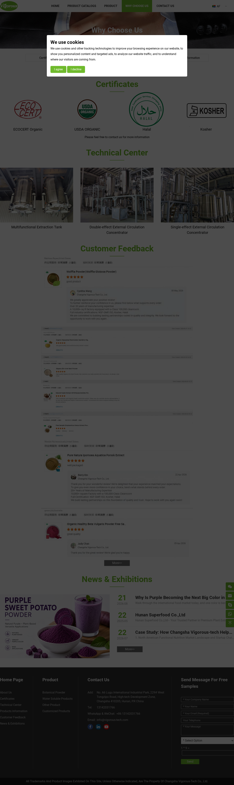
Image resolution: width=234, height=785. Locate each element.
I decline (76, 69)
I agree (58, 69)
